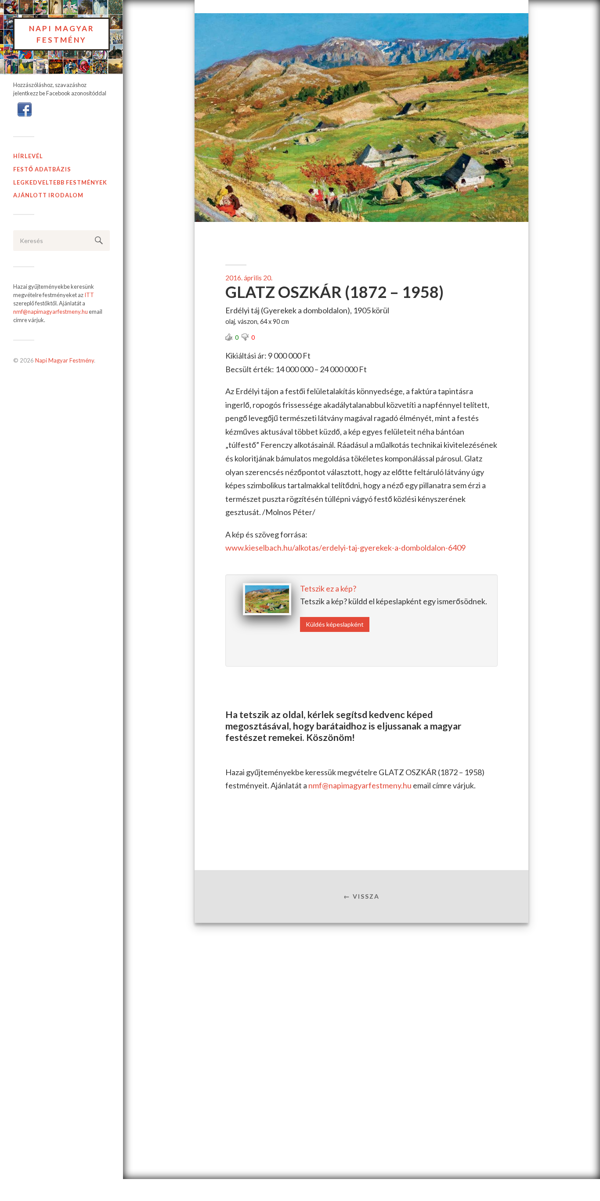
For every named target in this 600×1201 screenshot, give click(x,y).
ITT (89, 294)
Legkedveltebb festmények (60, 182)
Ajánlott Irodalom (48, 195)
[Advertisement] (361, 994)
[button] (25, 108)
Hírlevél (28, 156)
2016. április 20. (248, 278)
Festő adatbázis (42, 169)
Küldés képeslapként (335, 624)
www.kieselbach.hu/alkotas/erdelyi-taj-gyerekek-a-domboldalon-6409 (345, 547)
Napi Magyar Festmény (61, 34)
